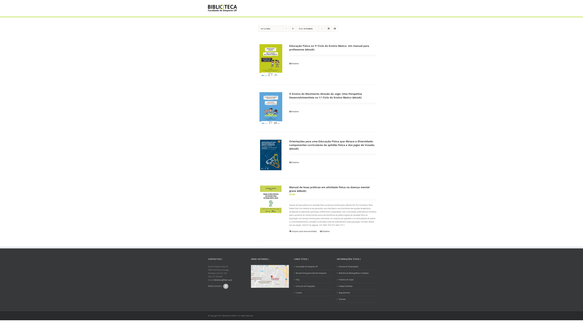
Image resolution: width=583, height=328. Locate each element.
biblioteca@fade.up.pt (223, 280)
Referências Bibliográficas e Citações (354, 273)
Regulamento (344, 292)
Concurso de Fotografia (305, 286)
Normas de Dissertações (348, 266)
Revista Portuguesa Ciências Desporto (311, 273)
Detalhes (295, 63)
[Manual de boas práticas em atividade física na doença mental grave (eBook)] (271, 199)
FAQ (297, 279)
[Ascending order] (293, 29)
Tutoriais (342, 299)
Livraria (299, 292)
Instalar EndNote (346, 286)
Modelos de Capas (346, 279)
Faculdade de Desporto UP (307, 266)
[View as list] (335, 29)
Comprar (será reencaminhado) (304, 231)
